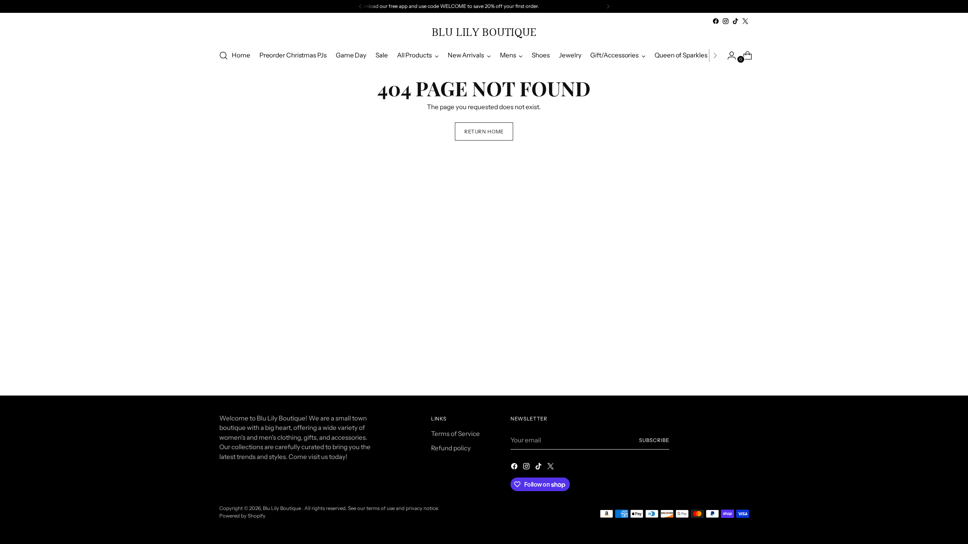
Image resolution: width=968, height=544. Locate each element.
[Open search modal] (223, 55)
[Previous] (360, 6)
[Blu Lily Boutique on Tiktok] (735, 21)
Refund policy (451, 448)
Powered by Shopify (242, 516)
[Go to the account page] (728, 55)
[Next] (608, 6)
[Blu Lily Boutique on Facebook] (715, 21)
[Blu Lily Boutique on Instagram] (725, 21)
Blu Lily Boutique (282, 508)
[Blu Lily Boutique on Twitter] (745, 21)
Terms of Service (455, 433)
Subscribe (654, 440)
